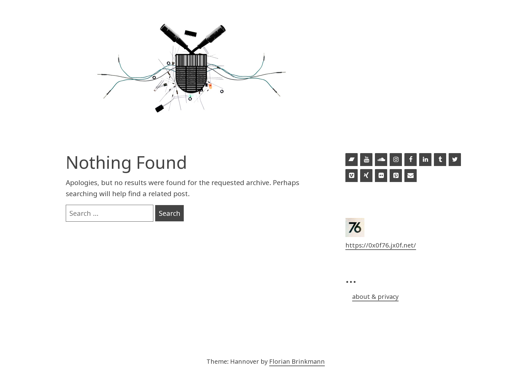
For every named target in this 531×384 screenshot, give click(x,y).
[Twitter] (455, 160)
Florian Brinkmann (297, 361)
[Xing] (366, 176)
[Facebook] (410, 160)
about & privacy (375, 296)
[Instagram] (396, 160)
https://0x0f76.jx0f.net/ (380, 245)
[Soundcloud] (381, 160)
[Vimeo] (351, 176)
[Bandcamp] (351, 160)
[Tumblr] (440, 160)
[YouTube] (366, 160)
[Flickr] (381, 176)
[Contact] (410, 176)
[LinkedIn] (425, 160)
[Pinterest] (396, 176)
